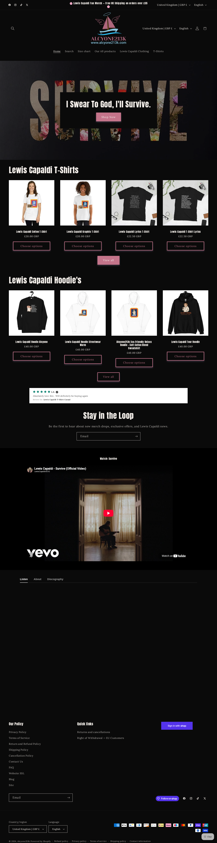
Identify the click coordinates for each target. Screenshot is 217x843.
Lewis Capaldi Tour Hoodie (185, 342)
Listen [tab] (24, 579)
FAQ (11, 767)
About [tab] (37, 579)
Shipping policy (118, 841)
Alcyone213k (23, 841)
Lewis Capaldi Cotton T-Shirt (31, 231)
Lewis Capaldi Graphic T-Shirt (83, 231)
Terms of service (98, 841)
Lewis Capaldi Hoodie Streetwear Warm (83, 343)
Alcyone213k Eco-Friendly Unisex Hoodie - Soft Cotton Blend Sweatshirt (134, 345)
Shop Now (108, 117)
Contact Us (16, 761)
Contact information (140, 841)
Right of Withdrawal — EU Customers (100, 738)
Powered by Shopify (41, 841)
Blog (11, 779)
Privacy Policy (17, 732)
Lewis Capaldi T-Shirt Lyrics (185, 231)
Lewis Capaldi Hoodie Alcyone (32, 342)
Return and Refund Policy (25, 744)
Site (11, 785)
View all (108, 260)
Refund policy (61, 841)
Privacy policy (79, 841)
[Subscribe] (136, 436)
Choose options (32, 246)
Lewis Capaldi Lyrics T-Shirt (134, 231)
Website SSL (17, 773)
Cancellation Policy (21, 755)
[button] (13, 28)
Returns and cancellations (93, 732)
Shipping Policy (18, 750)
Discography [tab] (55, 579)
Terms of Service (19, 738)
